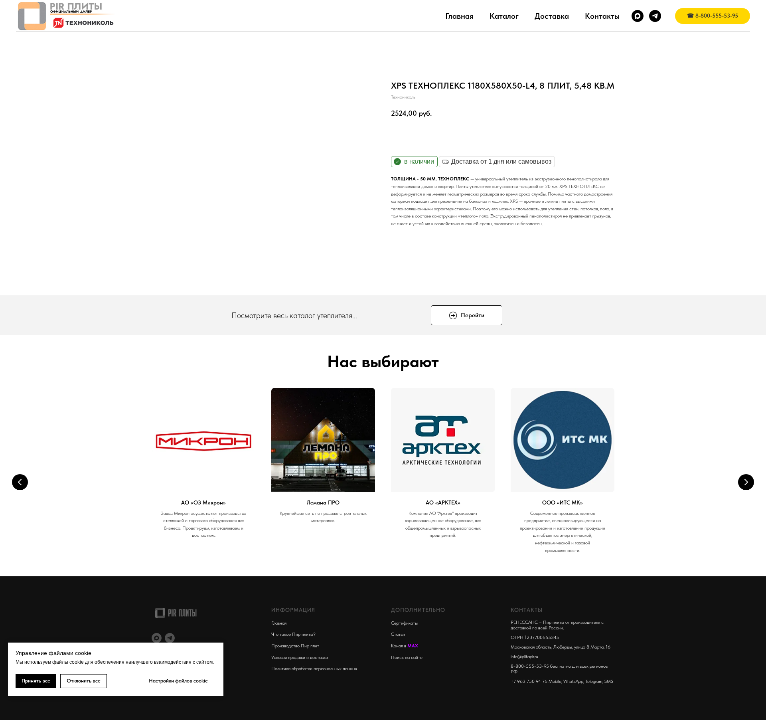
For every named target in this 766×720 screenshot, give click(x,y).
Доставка (552, 16)
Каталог (504, 16)
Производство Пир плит (295, 646)
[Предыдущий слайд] (20, 482)
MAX (412, 646)
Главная (459, 16)
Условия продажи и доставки (299, 657)
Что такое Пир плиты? (293, 634)
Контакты (602, 16)
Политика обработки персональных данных (314, 668)
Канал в (399, 646)
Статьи (398, 634)
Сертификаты (404, 623)
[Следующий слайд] (746, 482)
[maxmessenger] (638, 16)
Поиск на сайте (406, 657)
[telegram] (655, 16)
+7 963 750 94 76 (529, 681)
